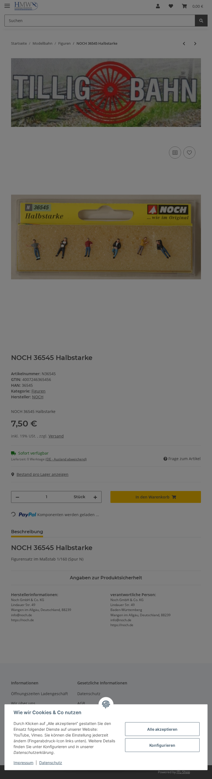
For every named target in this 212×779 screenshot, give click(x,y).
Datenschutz (50, 762)
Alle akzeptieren (162, 729)
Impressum (23, 762)
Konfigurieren (162, 745)
